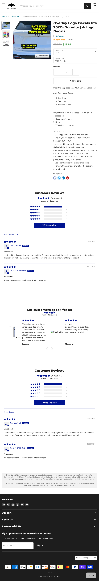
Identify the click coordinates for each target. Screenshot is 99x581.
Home (4, 16)
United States (84, 558)
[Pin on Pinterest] (67, 178)
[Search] (87, 6)
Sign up (40, 545)
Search (49, 573)
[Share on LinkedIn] (63, 178)
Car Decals (14, 16)
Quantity (56, 66)
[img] (10, 241)
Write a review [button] (50, 225)
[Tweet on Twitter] (59, 178)
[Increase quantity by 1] (76, 72)
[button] (35, 206)
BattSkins (60, 36)
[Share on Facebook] (54, 178)
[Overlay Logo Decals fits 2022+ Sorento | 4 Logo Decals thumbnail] (6, 25)
